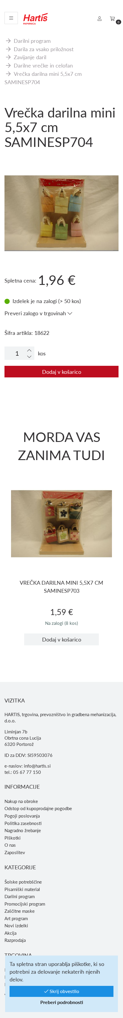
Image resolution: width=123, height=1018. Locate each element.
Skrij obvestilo (63, 991)
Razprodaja (15, 940)
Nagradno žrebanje (22, 830)
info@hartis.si (37, 766)
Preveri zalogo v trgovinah (35, 313)
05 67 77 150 (27, 772)
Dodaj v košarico (61, 371)
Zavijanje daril (30, 57)
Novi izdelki (16, 925)
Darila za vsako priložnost (43, 49)
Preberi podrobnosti (61, 1002)
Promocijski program (24, 904)
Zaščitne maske (19, 911)
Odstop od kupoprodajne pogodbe (38, 808)
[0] (112, 18)
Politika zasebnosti (22, 823)
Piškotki (12, 838)
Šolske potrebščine (23, 882)
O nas (10, 845)
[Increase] (29, 350)
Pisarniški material (22, 889)
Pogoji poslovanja (22, 816)
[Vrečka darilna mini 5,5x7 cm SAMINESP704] (61, 182)
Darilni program (32, 40)
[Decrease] (29, 356)
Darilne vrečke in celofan (43, 65)
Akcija (10, 933)
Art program (16, 918)
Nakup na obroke (21, 801)
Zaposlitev (14, 852)
